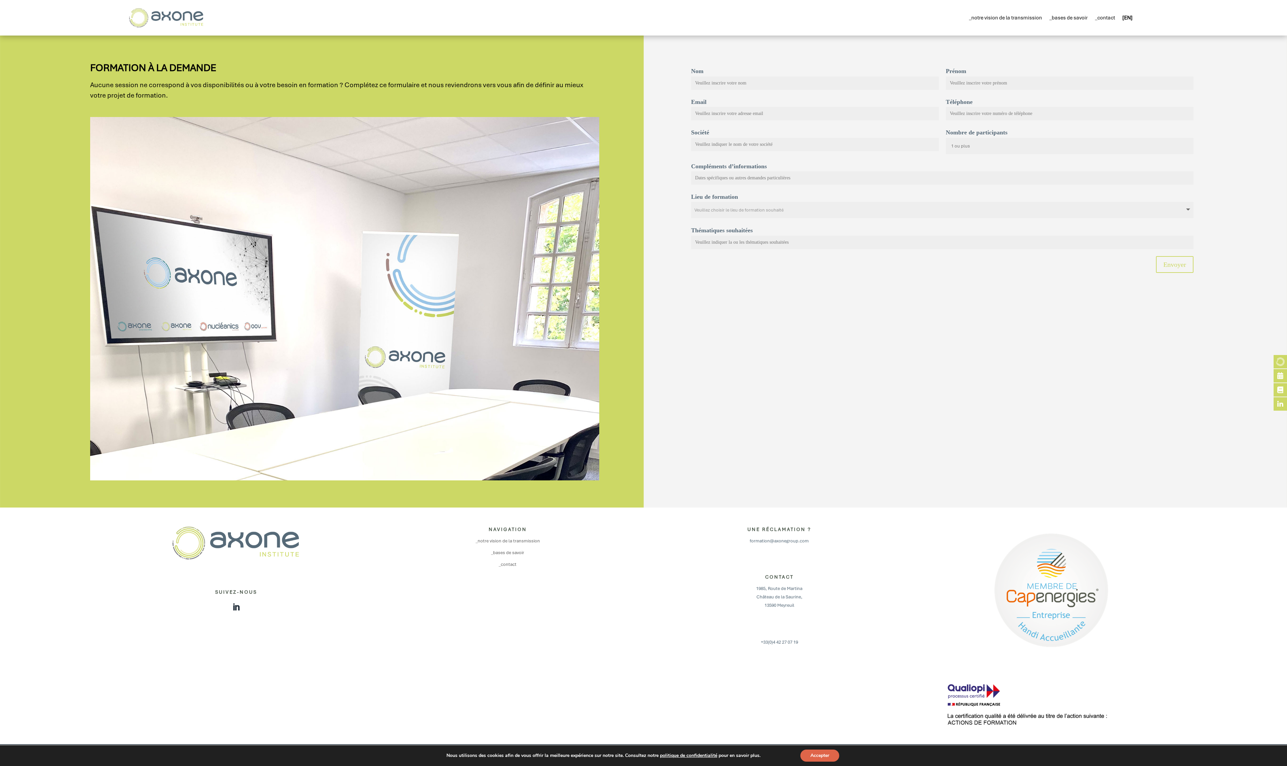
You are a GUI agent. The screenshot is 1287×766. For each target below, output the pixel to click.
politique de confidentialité (688, 755)
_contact (1105, 17)
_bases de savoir (1068, 17)
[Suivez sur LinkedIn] (236, 607)
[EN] (1127, 17)
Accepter (819, 755)
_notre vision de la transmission (1005, 17)
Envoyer (1174, 264)
